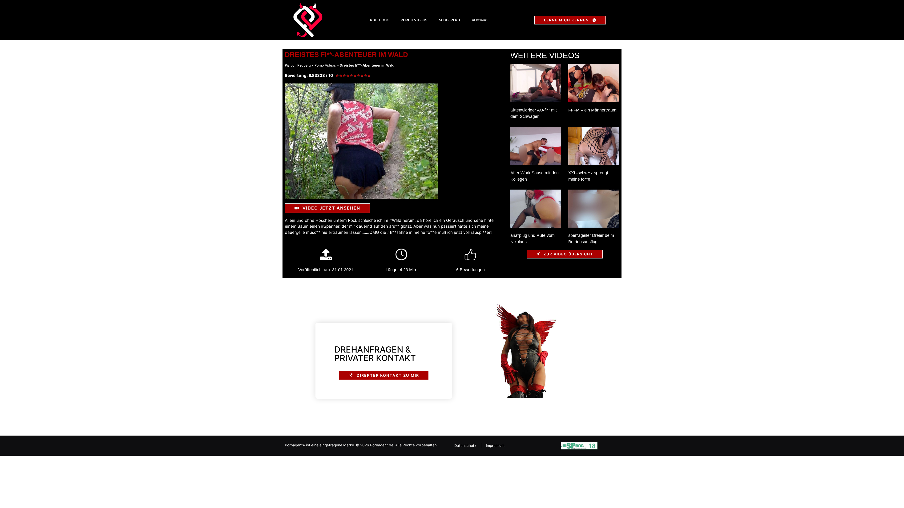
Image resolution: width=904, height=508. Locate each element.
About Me (379, 20)
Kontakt (480, 20)
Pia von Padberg (298, 65)
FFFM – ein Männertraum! (592, 110)
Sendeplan (449, 20)
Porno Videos (414, 20)
